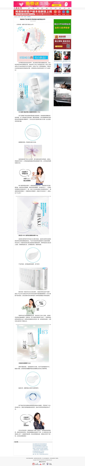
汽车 (64, 8)
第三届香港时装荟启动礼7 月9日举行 (38, 451)
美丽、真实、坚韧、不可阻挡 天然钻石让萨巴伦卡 (40, 454)
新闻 (33, 8)
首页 (29, 8)
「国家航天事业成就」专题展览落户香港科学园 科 (40, 449)
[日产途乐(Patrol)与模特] (58, 63)
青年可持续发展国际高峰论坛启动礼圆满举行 (40, 445)
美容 (25, 16)
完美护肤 (29, 16)
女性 (55, 8)
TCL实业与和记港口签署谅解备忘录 (38, 452)
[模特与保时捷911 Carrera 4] (67, 51)
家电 (69, 8)
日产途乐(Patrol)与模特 (57, 73)
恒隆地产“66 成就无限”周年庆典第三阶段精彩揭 (40, 448)
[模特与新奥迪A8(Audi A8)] (58, 51)
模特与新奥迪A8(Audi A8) (58, 61)
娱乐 (42, 8)
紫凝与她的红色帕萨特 (66, 73)
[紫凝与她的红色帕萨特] (67, 63)
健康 (47, 8)
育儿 (51, 8)
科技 (38, 8)
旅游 (60, 8)
